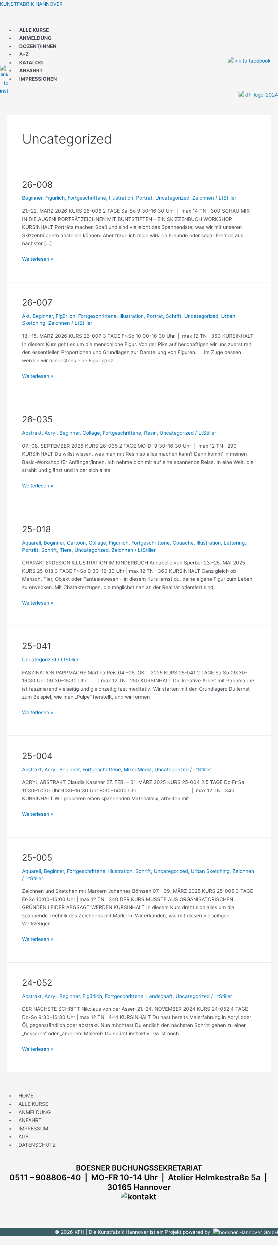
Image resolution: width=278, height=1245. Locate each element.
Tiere (66, 550)
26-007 (37, 302)
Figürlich (55, 198)
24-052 (37, 982)
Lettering (234, 543)
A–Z (24, 54)
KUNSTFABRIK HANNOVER (31, 4)
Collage (91, 433)
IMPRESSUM (33, 1128)
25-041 (36, 646)
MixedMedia (138, 769)
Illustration (121, 198)
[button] (139, 19)
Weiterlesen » (37, 258)
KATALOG (31, 62)
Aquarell (31, 543)
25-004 (37, 756)
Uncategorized (172, 198)
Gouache (183, 543)
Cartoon (76, 543)
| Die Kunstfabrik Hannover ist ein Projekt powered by (149, 1232)
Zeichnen (203, 198)
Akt (26, 316)
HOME (25, 1095)
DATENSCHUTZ (37, 1145)
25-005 (37, 857)
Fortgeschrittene (87, 198)
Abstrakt (32, 433)
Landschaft (159, 996)
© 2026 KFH (70, 1232)
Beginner (32, 198)
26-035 (37, 419)
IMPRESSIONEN (38, 79)
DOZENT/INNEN (37, 46)
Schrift (173, 316)
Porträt (144, 198)
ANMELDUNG (35, 38)
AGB (23, 1136)
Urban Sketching (210, 871)
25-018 (36, 529)
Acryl (50, 433)
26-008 (37, 184)
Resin (150, 433)
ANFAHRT (31, 70)
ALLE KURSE (34, 30)
